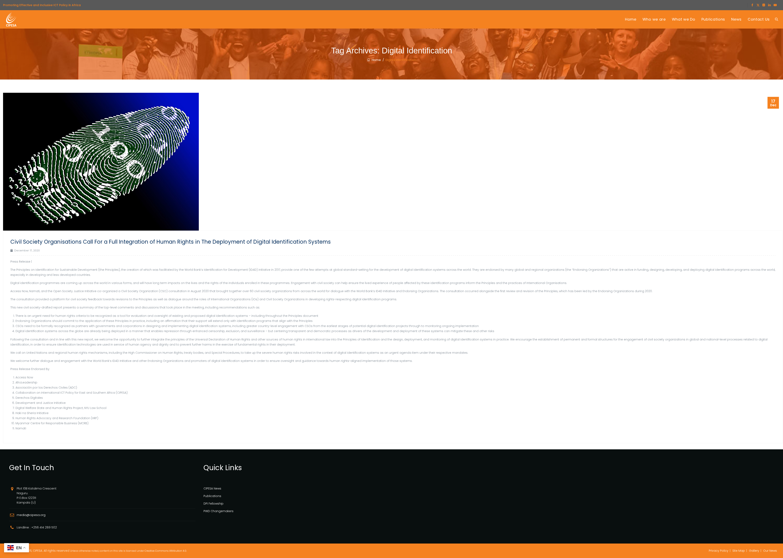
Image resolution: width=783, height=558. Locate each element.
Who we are (654, 19)
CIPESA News (212, 488)
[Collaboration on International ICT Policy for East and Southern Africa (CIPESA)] (11, 19)
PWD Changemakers (218, 511)
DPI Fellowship (213, 504)
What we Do (683, 19)
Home (630, 19)
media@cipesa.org (31, 515)
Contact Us (759, 19)
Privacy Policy (718, 551)
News (736, 19)
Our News (770, 551)
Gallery (754, 551)
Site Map (738, 551)
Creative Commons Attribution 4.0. (166, 550)
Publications (713, 19)
